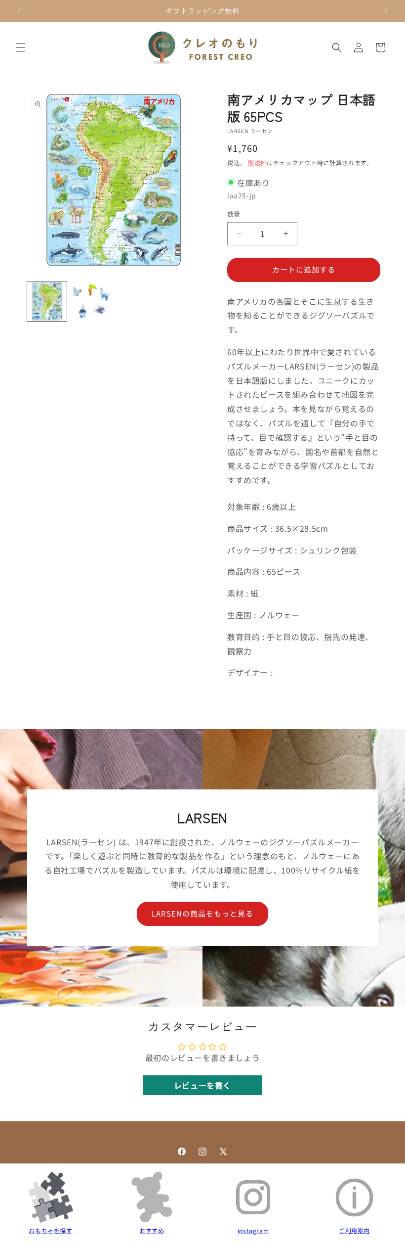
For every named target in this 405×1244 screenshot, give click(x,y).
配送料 (257, 162)
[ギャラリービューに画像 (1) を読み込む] (47, 301)
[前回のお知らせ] (19, 11)
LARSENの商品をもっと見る (202, 914)
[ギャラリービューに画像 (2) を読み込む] (91, 301)
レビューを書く (202, 1085)
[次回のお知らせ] (386, 11)
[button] (21, 47)
